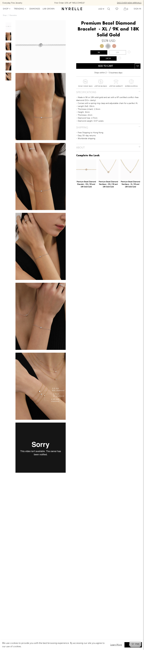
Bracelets (13, 15)
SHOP (5, 9)
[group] (8, 26)
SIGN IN (137, 9)
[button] (137, 66)
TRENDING (19, 9)
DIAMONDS (34, 9)
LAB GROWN (49, 9)
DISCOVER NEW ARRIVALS (129, 3)
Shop (5, 15)
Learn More (116, 645)
